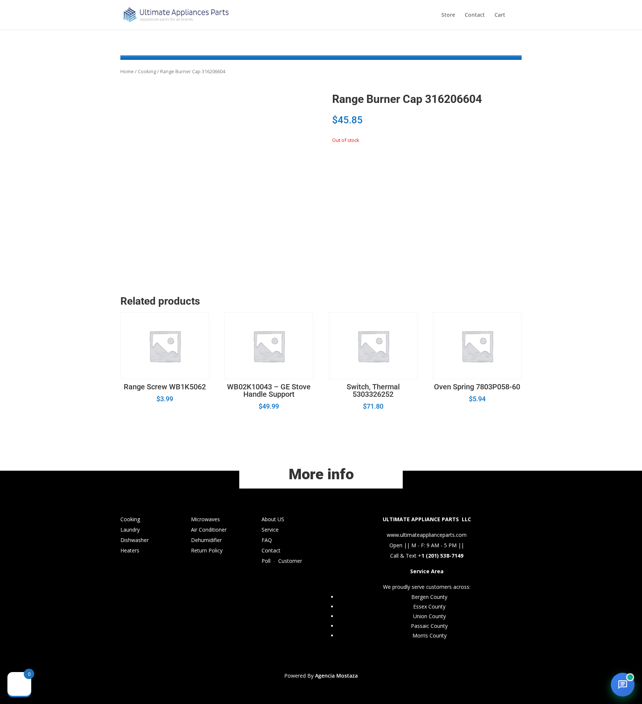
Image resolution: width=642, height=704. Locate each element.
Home (127, 71)
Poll (266, 560)
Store (448, 15)
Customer (290, 560)
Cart (500, 15)
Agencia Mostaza (336, 675)
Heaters (129, 550)
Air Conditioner (209, 529)
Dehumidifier (206, 540)
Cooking (147, 71)
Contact (475, 15)
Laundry (130, 529)
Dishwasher (134, 540)
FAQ (267, 540)
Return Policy (207, 550)
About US (273, 519)
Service (270, 529)
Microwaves (205, 519)
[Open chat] (623, 685)
